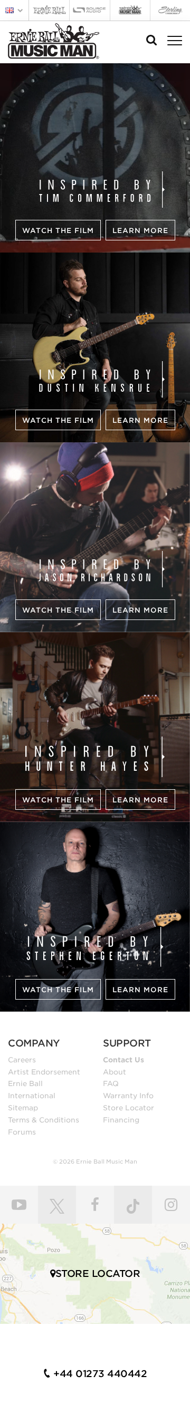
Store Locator (128, 1107)
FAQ (111, 1083)
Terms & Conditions (43, 1120)
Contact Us (123, 1059)
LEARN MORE (140, 420)
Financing (121, 1120)
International (31, 1095)
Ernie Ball (25, 1083)
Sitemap (23, 1107)
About (114, 1072)
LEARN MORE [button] (140, 231)
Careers (22, 1059)
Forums (22, 1132)
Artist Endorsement (44, 1072)
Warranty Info (128, 1095)
